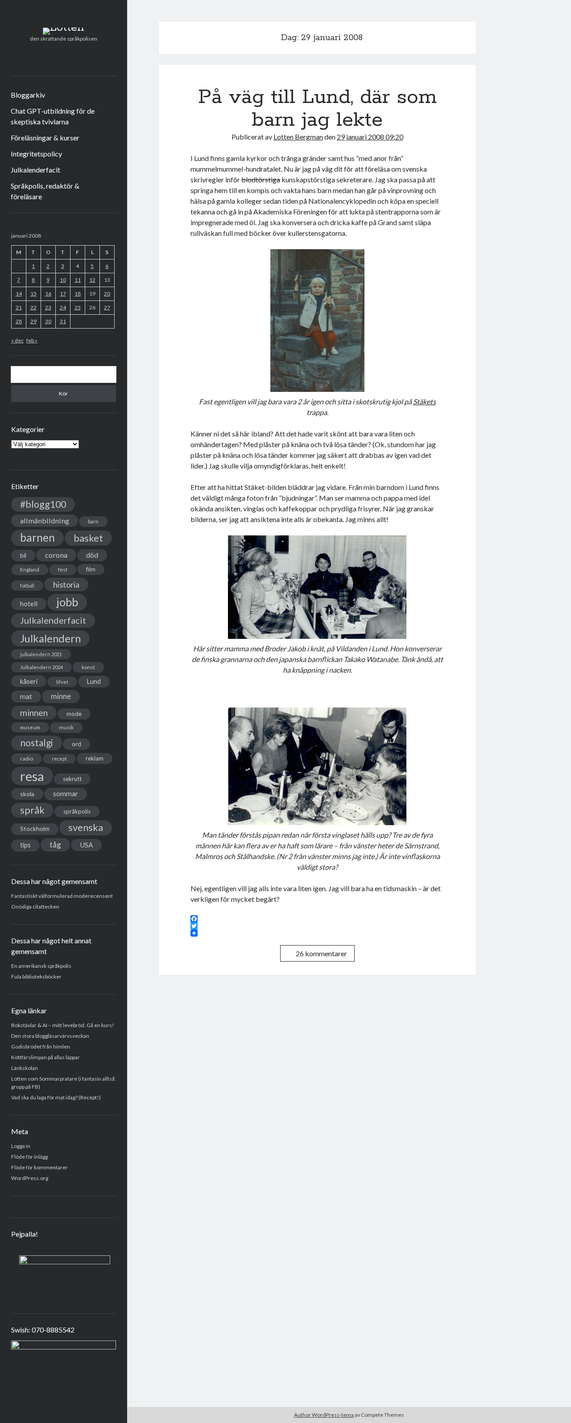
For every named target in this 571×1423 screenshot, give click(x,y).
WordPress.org (29, 1178)
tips (25, 845)
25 (77, 307)
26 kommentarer (321, 953)
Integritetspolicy (36, 153)
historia (66, 584)
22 (33, 307)
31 (63, 321)
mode (74, 713)
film (90, 569)
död (92, 555)
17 (63, 293)
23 (48, 307)
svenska (85, 827)
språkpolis (77, 811)
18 (77, 293)
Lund (94, 681)
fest (62, 569)
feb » (31, 340)
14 (19, 293)
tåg (55, 844)
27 (107, 307)
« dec (17, 340)
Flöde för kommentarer (39, 1167)
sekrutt (72, 778)
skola (27, 794)
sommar (65, 794)
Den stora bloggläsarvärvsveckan (50, 1035)
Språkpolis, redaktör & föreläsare (45, 191)
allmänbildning (44, 520)
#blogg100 (43, 504)
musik (66, 727)
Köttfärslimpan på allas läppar (45, 1057)
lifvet (62, 682)
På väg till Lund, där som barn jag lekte (317, 108)
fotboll (27, 585)
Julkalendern (50, 638)
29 (33, 321)
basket (88, 538)
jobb (67, 602)
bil (23, 555)
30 (48, 321)
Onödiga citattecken (35, 906)
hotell (28, 604)
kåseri (28, 681)
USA (86, 845)
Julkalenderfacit (35, 169)
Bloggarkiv (28, 94)
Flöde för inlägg (29, 1156)
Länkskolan (24, 1068)
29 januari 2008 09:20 (370, 136)
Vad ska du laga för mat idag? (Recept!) (56, 1097)
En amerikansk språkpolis (41, 965)
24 (63, 307)
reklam (94, 758)
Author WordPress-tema (324, 1414)
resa (32, 776)
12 (92, 279)
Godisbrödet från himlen (40, 1046)
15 (33, 293)
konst (88, 667)
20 (107, 293)
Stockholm (35, 828)
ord (76, 744)
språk (32, 810)
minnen (34, 712)
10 (63, 279)
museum (30, 727)
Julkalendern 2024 (41, 667)
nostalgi (36, 742)
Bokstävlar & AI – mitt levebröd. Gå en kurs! (62, 1025)
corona (56, 555)
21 (19, 307)
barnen (37, 537)
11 (77, 279)
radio (26, 758)
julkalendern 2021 (41, 654)
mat (26, 696)
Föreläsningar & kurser (45, 137)
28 (19, 321)
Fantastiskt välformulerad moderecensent (62, 895)
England (29, 569)
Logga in (20, 1146)
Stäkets (424, 401)
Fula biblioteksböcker (36, 976)
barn (93, 521)
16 (48, 293)
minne (61, 696)
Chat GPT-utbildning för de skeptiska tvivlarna (53, 116)
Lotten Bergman (298, 136)
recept (59, 758)
